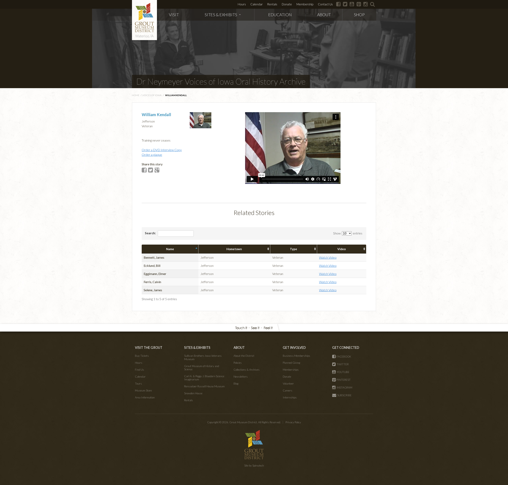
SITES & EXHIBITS (221, 14)
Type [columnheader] (293, 249)
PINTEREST (344, 379)
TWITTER (343, 364)
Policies (238, 362)
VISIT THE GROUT (148, 347)
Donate (287, 4)
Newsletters (241, 376)
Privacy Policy (293, 422)
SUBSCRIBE (344, 395)
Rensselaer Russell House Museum (204, 386)
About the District (244, 355)
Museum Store (143, 390)
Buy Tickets (142, 355)
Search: (150, 233)
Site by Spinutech (254, 465)
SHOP (359, 14)
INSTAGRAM (344, 387)
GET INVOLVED (294, 347)
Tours (138, 383)
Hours (242, 4)
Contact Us (325, 4)
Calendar (256, 4)
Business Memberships (296, 355)
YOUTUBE (343, 372)
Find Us (139, 369)
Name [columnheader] (170, 249)
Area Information (145, 397)
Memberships (291, 369)
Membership (304, 4)
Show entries (347, 233)
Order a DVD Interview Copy (162, 150)
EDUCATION (280, 14)
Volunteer (288, 383)
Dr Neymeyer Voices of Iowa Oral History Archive (221, 81)
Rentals (272, 4)
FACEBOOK (344, 356)
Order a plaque (152, 154)
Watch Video (328, 257)
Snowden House (193, 393)
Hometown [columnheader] (234, 249)
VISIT (174, 14)
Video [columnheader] (341, 249)
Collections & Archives (247, 369)
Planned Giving (291, 362)
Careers (287, 390)
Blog (236, 383)
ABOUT (324, 14)
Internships (290, 397)
